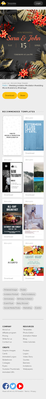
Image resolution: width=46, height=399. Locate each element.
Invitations (27, 366)
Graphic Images (8, 350)
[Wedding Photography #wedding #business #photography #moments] (34, 219)
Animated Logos (9, 357)
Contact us (7, 342)
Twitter (13, 386)
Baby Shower (22, 303)
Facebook (5, 386)
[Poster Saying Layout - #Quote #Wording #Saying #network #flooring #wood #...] (34, 135)
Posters (26, 350)
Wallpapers (28, 369)
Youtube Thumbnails (11, 369)
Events (38, 308)
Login (38, 3)
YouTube (20, 386)
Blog (25, 339)
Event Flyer (8, 303)
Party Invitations (28, 294)
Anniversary (9, 299)
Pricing (5, 336)
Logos (25, 354)
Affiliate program (9, 333)
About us (6, 330)
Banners (26, 363)
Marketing (27, 308)
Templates (27, 330)
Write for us (7, 339)
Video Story (28, 357)
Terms (27, 391)
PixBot (5, 85)
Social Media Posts (12, 308)
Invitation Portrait (11, 294)
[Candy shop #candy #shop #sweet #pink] (34, 261)
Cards (4, 354)
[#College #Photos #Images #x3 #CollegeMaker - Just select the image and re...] (34, 177)
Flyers (4, 366)
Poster (23, 290)
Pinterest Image (10, 290)
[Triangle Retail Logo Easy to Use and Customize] (12, 261)
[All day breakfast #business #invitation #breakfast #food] (12, 219)
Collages (6, 363)
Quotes (26, 360)
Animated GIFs (8, 372)
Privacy (33, 391)
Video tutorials (29, 342)
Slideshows (7, 360)
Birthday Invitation (24, 299)
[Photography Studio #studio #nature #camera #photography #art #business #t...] (12, 177)
